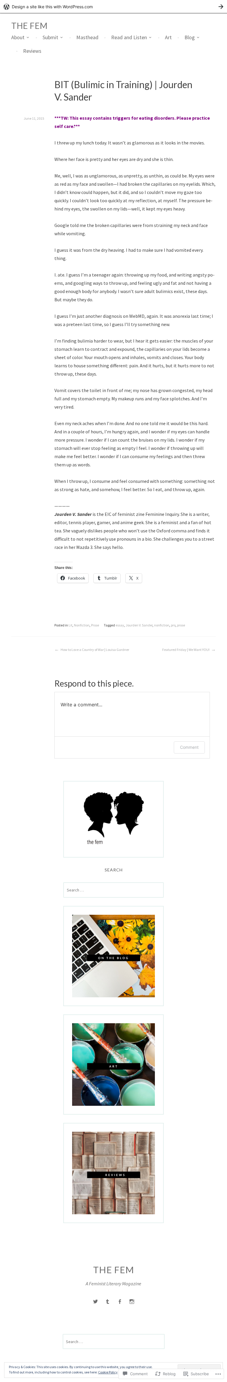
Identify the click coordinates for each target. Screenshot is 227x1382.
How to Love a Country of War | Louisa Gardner (95, 649)
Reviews (32, 51)
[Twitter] (95, 1301)
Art (168, 37)
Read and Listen (129, 37)
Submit (50, 37)
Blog (189, 37)
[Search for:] (113, 890)
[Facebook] (119, 1301)
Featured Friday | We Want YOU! (186, 649)
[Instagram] (131, 1301)
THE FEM (29, 26)
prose (181, 625)
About (18, 37)
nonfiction (161, 625)
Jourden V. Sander (139, 625)
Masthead (87, 37)
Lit (70, 625)
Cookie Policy (108, 1372)
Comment (189, 747)
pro (173, 625)
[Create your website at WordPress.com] (113, 6)
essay (120, 625)
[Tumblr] (107, 1301)
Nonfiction (82, 625)
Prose (95, 625)
